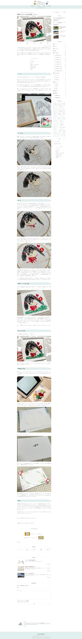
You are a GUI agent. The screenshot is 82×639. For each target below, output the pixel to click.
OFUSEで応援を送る (34, 528)
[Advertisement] (34, 613)
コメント (19, 590)
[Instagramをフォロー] (24, 626)
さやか (24, 621)
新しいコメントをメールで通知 (23, 600)
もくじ (33, 58)
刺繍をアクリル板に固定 (34, 64)
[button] (48, 43)
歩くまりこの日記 (56, 141)
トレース (32, 60)
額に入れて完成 (33, 66)
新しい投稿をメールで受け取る (23, 601)
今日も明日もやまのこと (57, 143)
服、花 (32, 63)
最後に (32, 69)
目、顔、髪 (32, 61)
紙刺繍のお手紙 (33, 67)
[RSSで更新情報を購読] (25, 626)
